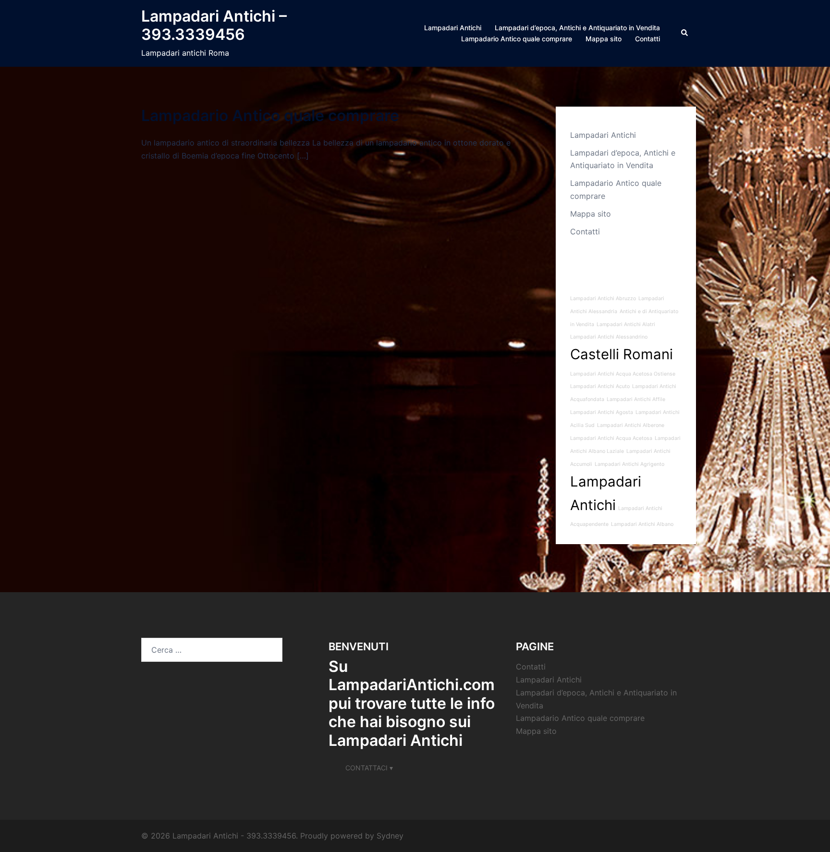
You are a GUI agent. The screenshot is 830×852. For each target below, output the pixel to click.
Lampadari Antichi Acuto (600, 386)
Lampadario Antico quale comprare (516, 39)
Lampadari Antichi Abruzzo (603, 298)
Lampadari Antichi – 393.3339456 (214, 25)
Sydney (390, 835)
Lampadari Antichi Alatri (626, 324)
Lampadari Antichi (452, 28)
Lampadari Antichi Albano (642, 524)
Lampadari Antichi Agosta (601, 412)
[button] (685, 33)
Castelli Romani (621, 354)
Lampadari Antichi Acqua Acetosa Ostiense (622, 374)
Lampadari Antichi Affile (636, 399)
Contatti (647, 39)
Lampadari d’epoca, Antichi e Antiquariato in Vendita (577, 28)
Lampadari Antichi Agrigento (629, 464)
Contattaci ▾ (369, 768)
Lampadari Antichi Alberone (630, 425)
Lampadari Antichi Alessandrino (608, 337)
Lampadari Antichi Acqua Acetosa (611, 438)
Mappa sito (604, 39)
